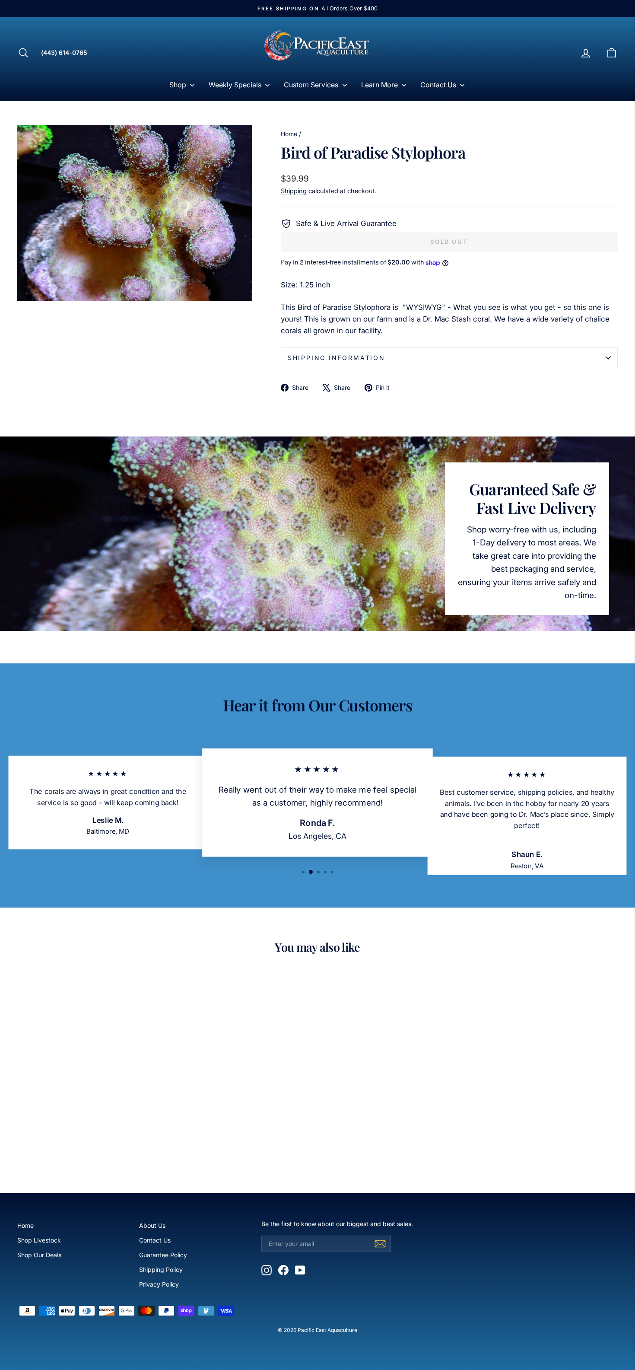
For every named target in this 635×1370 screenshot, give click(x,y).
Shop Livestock (39, 1240)
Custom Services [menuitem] (311, 84)
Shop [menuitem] (177, 84)
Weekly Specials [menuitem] (235, 84)
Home (289, 133)
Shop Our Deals (39, 1254)
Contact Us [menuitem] (438, 84)
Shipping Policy (161, 1269)
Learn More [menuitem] (379, 84)
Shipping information (336, 357)
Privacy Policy (159, 1284)
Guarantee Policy (163, 1254)
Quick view (89, 1109)
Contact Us (155, 1240)
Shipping (294, 190)
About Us (152, 1225)
